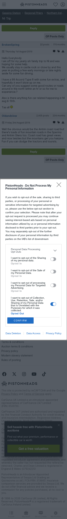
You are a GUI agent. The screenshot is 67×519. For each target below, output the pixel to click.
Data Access (33, 333)
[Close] (60, 185)
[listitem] (33, 250)
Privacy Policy (53, 333)
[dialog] (33, 259)
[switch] (53, 259)
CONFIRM (20, 320)
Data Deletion (13, 333)
